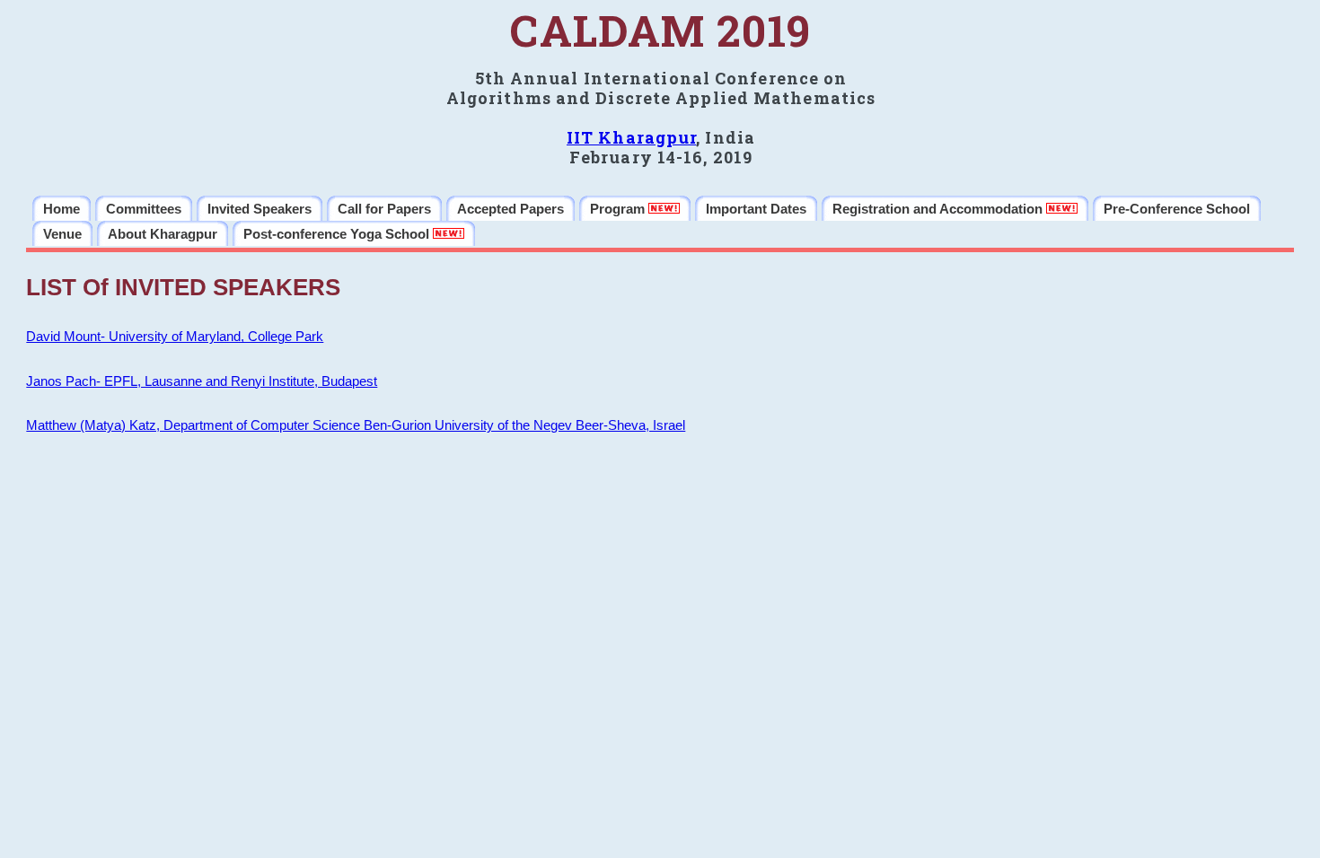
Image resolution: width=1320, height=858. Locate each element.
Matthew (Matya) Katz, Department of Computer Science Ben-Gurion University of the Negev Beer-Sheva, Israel (355, 425)
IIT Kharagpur (631, 137)
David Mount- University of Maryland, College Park (174, 336)
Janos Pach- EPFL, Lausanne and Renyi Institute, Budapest (201, 381)
